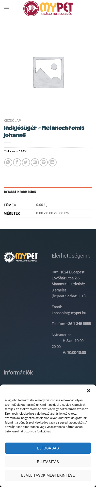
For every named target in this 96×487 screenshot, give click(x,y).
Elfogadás (48, 448)
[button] (88, 390)
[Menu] (7, 8)
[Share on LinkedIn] (52, 162)
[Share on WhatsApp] (8, 162)
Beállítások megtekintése (48, 475)
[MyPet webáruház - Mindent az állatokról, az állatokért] (48, 8)
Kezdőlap (12, 120)
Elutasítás (48, 462)
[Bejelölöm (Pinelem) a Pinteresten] (44, 162)
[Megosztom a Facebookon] (17, 162)
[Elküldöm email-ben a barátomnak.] (35, 162)
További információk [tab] (20, 191)
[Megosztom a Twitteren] (26, 162)
